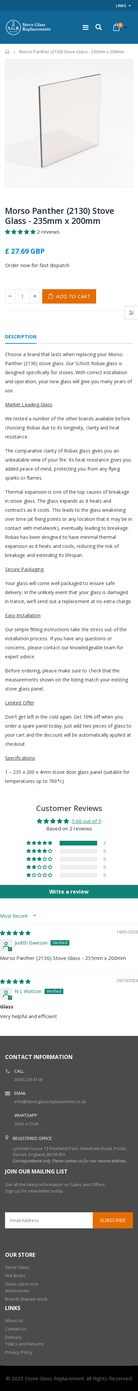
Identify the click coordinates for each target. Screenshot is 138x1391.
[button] (21, 231)
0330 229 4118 (28, 1079)
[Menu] (85, 27)
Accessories (17, 1291)
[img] (15, 932)
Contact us (15, 1329)
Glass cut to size (21, 1284)
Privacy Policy (18, 1352)
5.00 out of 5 (86, 821)
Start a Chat (26, 1124)
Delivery (13, 1337)
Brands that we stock (26, 1299)
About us (14, 1320)
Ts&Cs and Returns (24, 1344)
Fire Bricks (15, 1276)
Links (121, 5)
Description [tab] (21, 336)
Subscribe (113, 1220)
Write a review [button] (69, 891)
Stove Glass (17, 1267)
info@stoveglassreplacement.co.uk (50, 1101)
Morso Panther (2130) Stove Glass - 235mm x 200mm (59, 215)
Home (7, 52)
